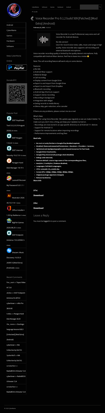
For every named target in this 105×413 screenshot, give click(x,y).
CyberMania (35, 7)
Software (44, 7)
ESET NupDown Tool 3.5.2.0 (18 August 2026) (16, 125)
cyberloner (11, 303)
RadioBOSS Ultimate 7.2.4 (16, 371)
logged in (47, 221)
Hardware (60, 7)
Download (38, 195)
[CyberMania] (14, 17)
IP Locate (34, 12)
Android (68, 7)
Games (52, 7)
